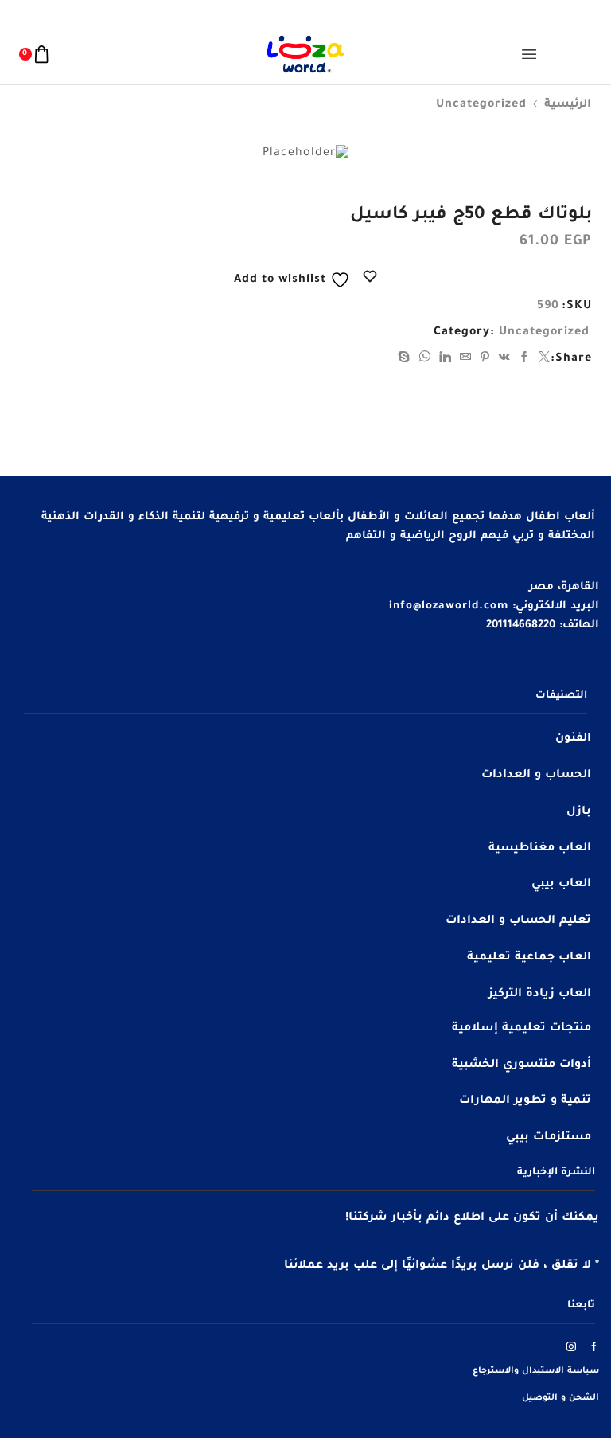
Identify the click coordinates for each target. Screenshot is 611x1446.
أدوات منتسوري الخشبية (521, 1065)
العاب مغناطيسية (539, 848)
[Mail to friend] (466, 359)
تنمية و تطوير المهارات (525, 1101)
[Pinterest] (485, 359)
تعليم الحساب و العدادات (518, 921)
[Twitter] (543, 359)
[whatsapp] (424, 359)
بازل (578, 812)
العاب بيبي (561, 884)
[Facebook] (525, 359)
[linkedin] (445, 359)
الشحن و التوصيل (560, 1398)
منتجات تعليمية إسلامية (521, 1028)
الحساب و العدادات (536, 775)
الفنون (573, 739)
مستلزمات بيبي (548, 1137)
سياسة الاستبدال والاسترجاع (536, 1371)
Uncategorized (481, 105)
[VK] (505, 359)
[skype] (406, 359)
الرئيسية (567, 105)
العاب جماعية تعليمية (529, 958)
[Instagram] (571, 1346)
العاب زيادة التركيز (539, 994)
